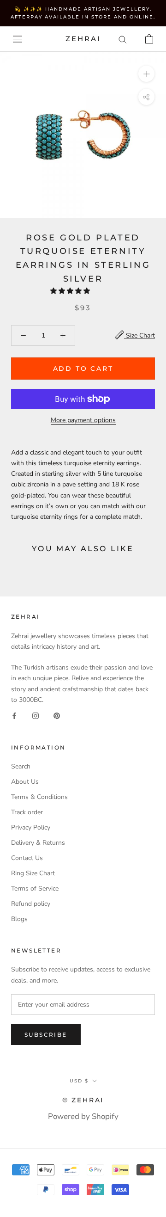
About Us (25, 781)
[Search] (122, 39)
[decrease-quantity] (23, 335)
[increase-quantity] (63, 335)
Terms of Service (35, 888)
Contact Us (27, 858)
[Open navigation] (17, 39)
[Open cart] (149, 38)
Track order (27, 812)
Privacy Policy (30, 827)
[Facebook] (14, 715)
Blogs (19, 919)
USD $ (79, 1081)
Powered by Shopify (83, 1116)
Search (20, 766)
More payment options (83, 420)
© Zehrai (83, 1100)
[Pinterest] (56, 715)
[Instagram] (35, 715)
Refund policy (30, 903)
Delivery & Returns (38, 842)
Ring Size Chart (33, 873)
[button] (71, 291)
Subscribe (45, 1034)
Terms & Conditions (39, 797)
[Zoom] (146, 74)
